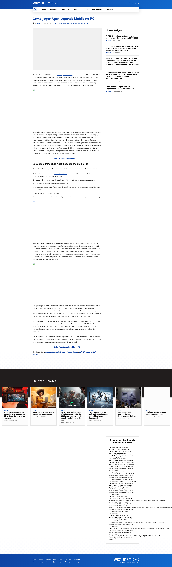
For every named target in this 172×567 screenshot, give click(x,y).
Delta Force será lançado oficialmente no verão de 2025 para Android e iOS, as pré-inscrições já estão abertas (71, 416)
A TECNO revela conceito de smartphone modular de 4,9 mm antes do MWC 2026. (122, 37)
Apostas (108, 81)
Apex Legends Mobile (61, 23)
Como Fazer (70, 23)
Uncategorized (110, 67)
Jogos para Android (82, 23)
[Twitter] (135, 3)
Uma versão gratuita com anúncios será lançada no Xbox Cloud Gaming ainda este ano (14, 415)
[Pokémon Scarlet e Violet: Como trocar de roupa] (157, 397)
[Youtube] (138, 3)
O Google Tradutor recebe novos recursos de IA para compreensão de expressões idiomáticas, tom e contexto (122, 48)
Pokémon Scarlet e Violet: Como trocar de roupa (156, 413)
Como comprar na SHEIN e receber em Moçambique (43, 413)
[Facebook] (129, 3)
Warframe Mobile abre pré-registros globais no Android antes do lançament (98, 415)
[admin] (34, 23)
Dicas (34, 410)
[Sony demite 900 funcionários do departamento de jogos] (128, 397)
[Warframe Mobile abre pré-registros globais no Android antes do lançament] (100, 397)
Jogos (75, 23)
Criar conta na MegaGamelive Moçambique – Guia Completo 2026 (120, 88)
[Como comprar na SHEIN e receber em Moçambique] (43, 397)
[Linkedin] (132, 3)
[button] (35, 9)
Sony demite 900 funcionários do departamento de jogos (127, 414)
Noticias (108, 40)
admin (38, 23)
